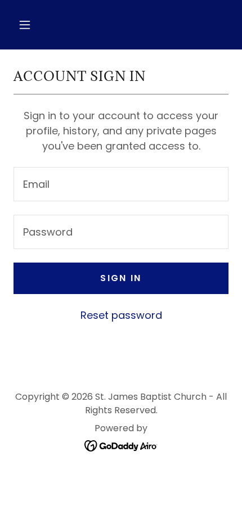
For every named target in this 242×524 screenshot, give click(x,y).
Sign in (120, 278)
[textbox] (121, 184)
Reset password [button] (121, 315)
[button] (25, 24)
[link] (121, 445)
